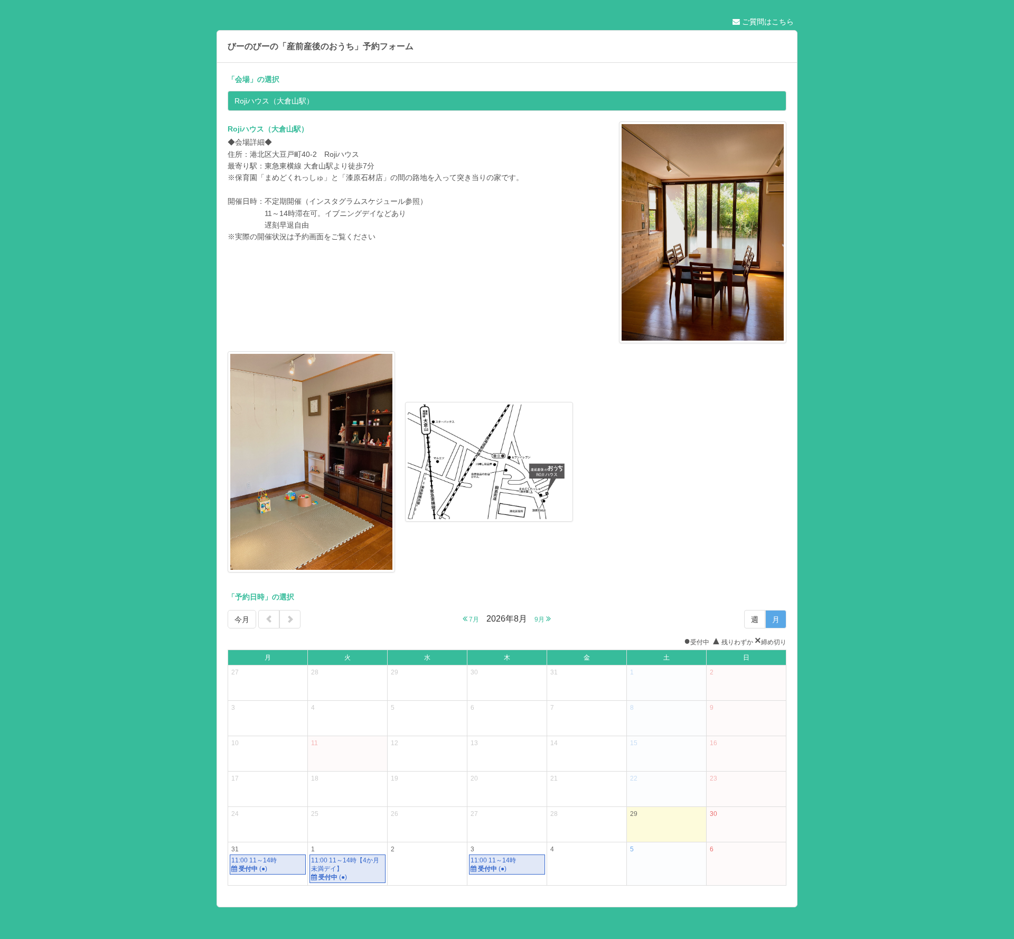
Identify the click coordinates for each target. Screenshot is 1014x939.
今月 (241, 619)
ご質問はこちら (767, 21)
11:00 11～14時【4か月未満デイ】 (345, 869)
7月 (473, 619)
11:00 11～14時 (254, 864)
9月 (540, 619)
